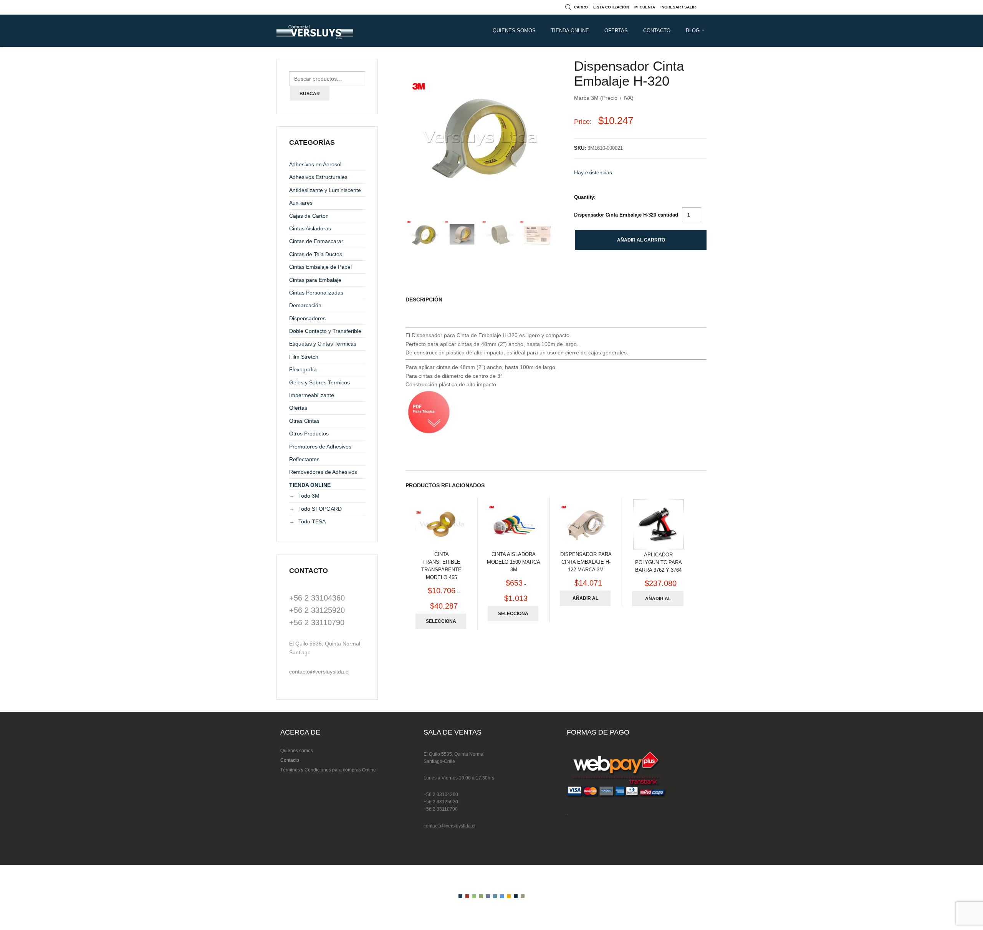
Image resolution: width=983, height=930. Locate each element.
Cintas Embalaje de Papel (320, 267)
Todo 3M (308, 496)
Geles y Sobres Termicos (319, 382)
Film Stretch (303, 357)
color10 (523, 896)
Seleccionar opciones (441, 624)
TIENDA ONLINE (570, 30)
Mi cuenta (644, 7)
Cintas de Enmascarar (316, 241)
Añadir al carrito (641, 240)
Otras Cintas (304, 421)
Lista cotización (611, 7)
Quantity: (585, 197)
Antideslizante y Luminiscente (325, 190)
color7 (502, 896)
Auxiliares (301, 203)
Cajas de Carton (309, 216)
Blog (693, 30)
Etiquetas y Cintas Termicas (322, 344)
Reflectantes (304, 459)
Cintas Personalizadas (316, 293)
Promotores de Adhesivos (320, 446)
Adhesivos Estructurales (318, 177)
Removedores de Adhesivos (323, 472)
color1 (460, 896)
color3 (474, 896)
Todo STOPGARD (320, 509)
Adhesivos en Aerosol (315, 164)
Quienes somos (296, 750)
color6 (495, 896)
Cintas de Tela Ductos (315, 254)
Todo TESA (312, 521)
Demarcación (305, 305)
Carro (581, 7)
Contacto (289, 760)
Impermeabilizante (311, 395)
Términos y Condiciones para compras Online (328, 770)
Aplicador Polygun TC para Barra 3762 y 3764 (658, 562)
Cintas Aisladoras (310, 228)
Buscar (310, 93)
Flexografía (303, 369)
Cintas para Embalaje (315, 280)
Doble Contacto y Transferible (325, 331)
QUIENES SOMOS (514, 30)
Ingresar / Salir (678, 7)
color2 (467, 896)
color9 (516, 896)
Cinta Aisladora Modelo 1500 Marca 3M (513, 562)
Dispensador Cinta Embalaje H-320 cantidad (626, 215)
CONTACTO (656, 30)
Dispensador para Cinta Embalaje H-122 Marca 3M (586, 562)
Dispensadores (307, 318)
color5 (488, 896)
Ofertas (616, 30)
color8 (509, 896)
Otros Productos (309, 433)
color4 (481, 896)
